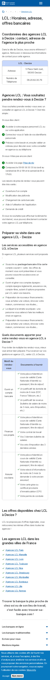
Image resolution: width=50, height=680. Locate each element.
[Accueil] (3, 11)
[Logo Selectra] (8, 3)
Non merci (17, 676)
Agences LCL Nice (14, 568)
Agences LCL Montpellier (17, 577)
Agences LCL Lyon (14, 559)
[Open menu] (42, 3)
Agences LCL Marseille (16, 554)
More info (31, 670)
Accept (5, 676)
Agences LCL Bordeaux (16, 581)
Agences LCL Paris (14, 550)
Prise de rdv (28, 162)
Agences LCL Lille (13, 586)
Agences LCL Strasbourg (17, 572)
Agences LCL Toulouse (16, 563)
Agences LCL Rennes (15, 590)
